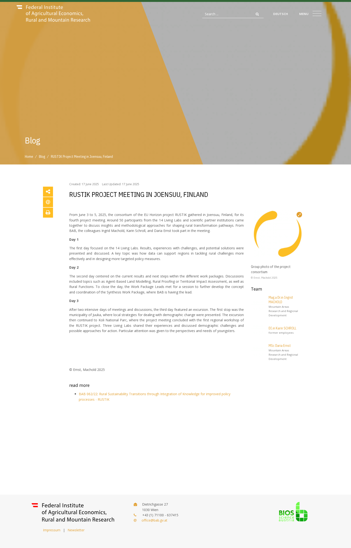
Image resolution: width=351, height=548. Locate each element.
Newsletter (76, 530)
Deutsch (280, 14)
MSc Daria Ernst (280, 345)
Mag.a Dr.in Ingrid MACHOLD (281, 299)
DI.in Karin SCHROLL (282, 328)
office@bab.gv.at (154, 520)
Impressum (51, 530)
